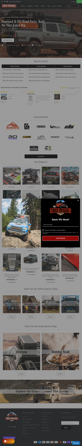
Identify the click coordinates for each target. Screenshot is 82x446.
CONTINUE (60, 238)
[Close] (78, 200)
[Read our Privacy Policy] (78, 233)
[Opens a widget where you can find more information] (76, 443)
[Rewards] (8, 441)
